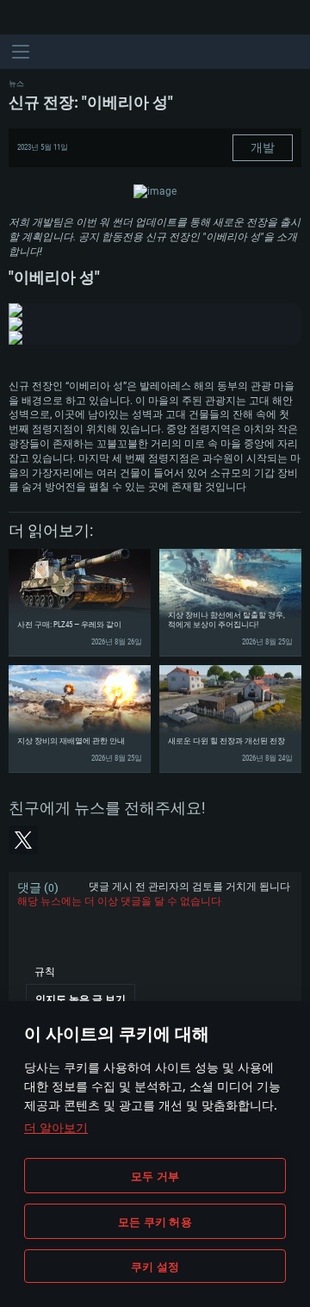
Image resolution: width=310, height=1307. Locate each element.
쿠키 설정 (155, 1266)
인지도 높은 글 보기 (80, 999)
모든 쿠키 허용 (155, 1221)
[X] (23, 840)
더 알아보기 (56, 1127)
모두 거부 (155, 1176)
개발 (263, 147)
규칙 (44, 972)
